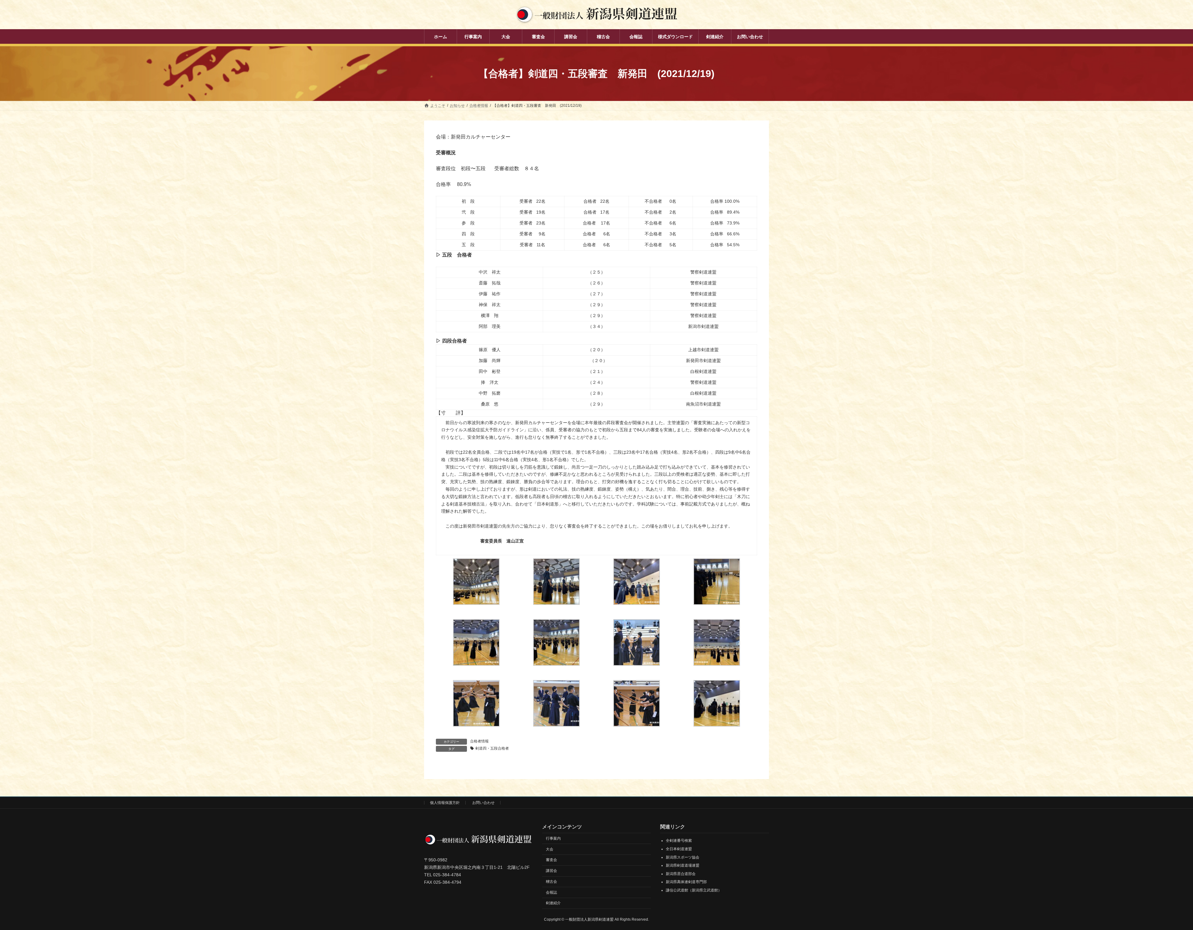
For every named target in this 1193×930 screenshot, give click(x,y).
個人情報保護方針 (445, 803)
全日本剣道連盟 (679, 849)
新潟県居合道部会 (681, 873)
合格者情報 (479, 741)
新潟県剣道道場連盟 (682, 865)
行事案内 (553, 838)
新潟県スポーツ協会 (682, 857)
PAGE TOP (1162, 896)
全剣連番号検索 (679, 840)
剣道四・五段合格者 (492, 748)
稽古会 (551, 881)
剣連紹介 (553, 903)
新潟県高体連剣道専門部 (686, 882)
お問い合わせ (483, 803)
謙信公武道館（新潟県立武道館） (694, 890)
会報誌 (551, 892)
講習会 (551, 871)
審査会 (551, 860)
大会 (549, 849)
